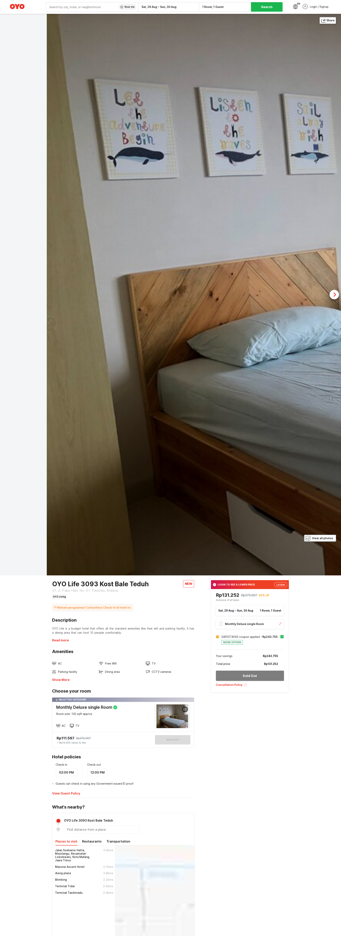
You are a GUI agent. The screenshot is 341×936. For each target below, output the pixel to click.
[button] (250, 686)
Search (267, 7)
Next (334, 294)
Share (330, 20)
